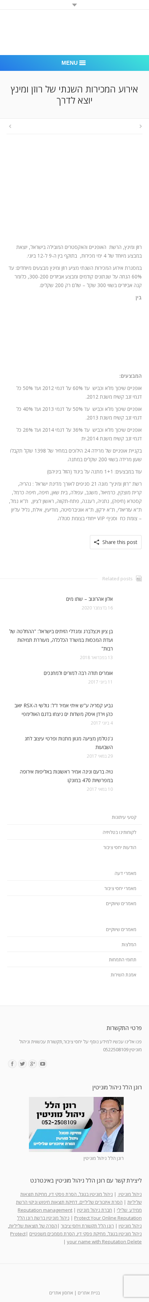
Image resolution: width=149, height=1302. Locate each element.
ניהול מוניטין (130, 1194)
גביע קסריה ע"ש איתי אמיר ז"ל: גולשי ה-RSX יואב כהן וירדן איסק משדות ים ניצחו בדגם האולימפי (63, 709)
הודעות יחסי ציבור (119, 847)
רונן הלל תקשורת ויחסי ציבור (87, 1225)
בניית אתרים (89, 1293)
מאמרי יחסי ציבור (120, 888)
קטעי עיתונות (124, 817)
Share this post (119, 542)
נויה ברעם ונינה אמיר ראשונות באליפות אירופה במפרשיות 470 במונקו (66, 776)
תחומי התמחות (122, 959)
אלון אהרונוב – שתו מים (89, 598)
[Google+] (32, 1064)
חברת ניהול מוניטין (94, 1210)
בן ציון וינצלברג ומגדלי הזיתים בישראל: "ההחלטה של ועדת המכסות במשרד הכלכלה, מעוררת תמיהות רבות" (61, 640)
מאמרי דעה (125, 873)
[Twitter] (22, 1064)
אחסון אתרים (61, 1293)
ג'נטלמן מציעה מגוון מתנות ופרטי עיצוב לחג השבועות (69, 742)
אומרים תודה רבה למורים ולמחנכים (78, 673)
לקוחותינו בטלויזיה (119, 832)
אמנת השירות (123, 974)
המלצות (129, 944)
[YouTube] (42, 1064)
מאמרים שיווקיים (121, 903)
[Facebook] (12, 1064)
